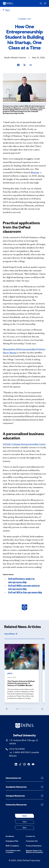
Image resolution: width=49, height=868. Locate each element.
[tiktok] (20, 764)
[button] (10, 634)
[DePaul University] (12, 3)
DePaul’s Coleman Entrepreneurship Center (24, 444)
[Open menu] (45, 3)
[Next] (42, 708)
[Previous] (7, 708)
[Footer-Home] (24, 725)
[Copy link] (30, 65)
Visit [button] (24, 822)
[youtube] (33, 764)
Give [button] (24, 828)
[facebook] (29, 764)
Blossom (35, 173)
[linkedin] (16, 764)
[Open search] (41, 3)
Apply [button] (24, 816)
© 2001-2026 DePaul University (24, 861)
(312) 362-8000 (17, 749)
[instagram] (24, 764)
